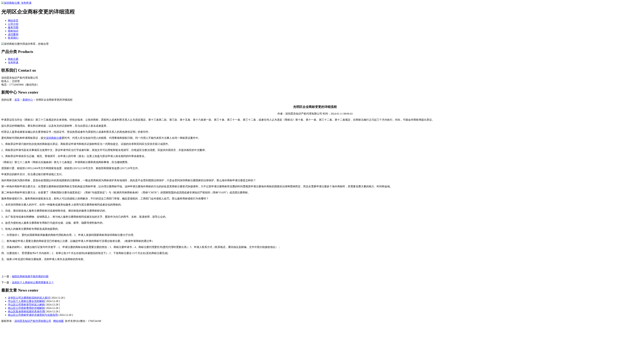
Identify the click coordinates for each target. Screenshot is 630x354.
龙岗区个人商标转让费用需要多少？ (33, 282)
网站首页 (13, 20)
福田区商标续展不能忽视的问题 (30, 276)
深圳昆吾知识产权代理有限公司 (32, 321)
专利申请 (13, 62)
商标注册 (13, 59)
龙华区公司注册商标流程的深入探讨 (29, 297)
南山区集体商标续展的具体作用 (26, 311)
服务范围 (13, 27)
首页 (17, 99)
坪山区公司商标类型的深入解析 (26, 304)
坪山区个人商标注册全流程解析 (26, 301)
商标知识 (13, 31)
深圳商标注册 (54, 138)
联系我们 (13, 37)
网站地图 (58, 321)
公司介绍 (13, 24)
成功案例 (13, 34)
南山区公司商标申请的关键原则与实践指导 (33, 315)
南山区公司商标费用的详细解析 (26, 308)
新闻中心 (27, 99)
